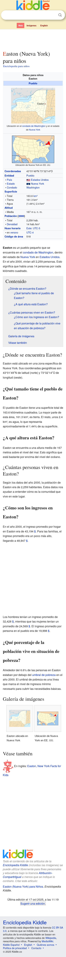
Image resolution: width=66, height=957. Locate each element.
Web (20, 25)
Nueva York (34, 129)
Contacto (36, 948)
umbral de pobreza (44, 675)
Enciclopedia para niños (16, 66)
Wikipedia (50, 938)
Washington (33, 187)
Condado (12, 187)
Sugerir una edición (32, 903)
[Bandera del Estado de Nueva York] (28, 183)
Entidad (9, 175)
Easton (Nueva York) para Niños (23, 886)
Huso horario (13, 228)
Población (11, 216)
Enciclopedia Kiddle (15, 865)
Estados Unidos (40, 179)
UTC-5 (36, 228)
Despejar (53, 15)
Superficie (11, 191)
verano (14, 232)
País (9, 179)
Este (29, 228)
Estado (11, 183)
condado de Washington (34, 125)
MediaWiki (47, 941)
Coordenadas (13, 171)
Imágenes (31, 25)
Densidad (12, 224)
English (44, 25)
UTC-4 (30, 232)
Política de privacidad (15, 948)
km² (35, 196)
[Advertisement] (33, 39)
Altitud (9, 207)
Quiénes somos (45, 944)
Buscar (60, 15)
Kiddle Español (11, 944)
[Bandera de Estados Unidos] (28, 179)
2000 (21, 216)
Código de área (14, 236)
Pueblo (33, 83)
